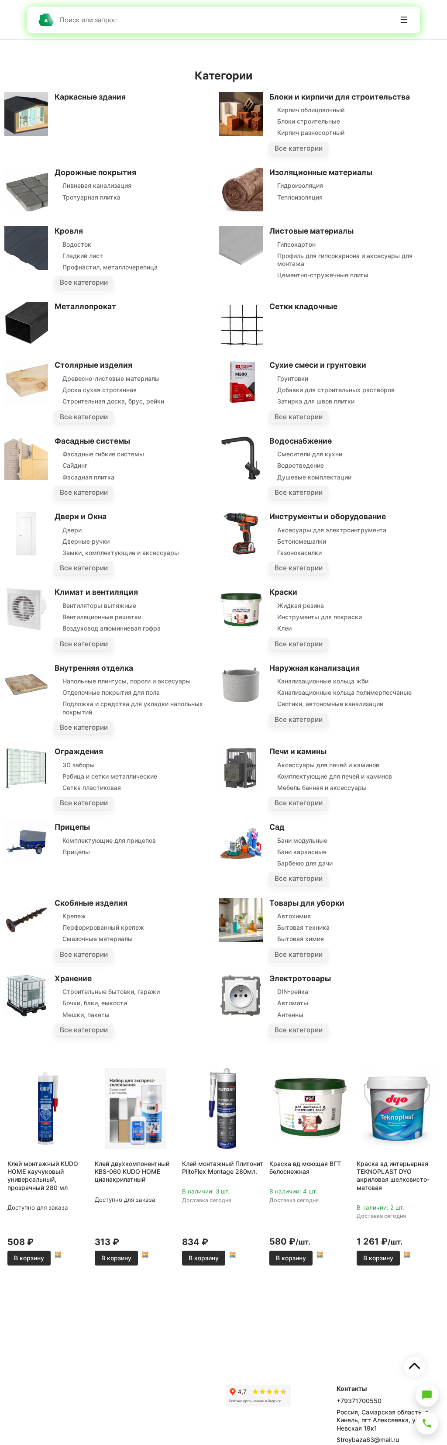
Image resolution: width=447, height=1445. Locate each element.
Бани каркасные (302, 851)
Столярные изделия (93, 364)
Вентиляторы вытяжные (99, 605)
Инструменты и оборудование (327, 516)
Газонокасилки (299, 552)
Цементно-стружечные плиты (322, 275)
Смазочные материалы (97, 938)
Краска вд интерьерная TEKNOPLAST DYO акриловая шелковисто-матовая (393, 1175)
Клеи (284, 628)
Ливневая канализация (96, 185)
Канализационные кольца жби (322, 681)
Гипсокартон (296, 244)
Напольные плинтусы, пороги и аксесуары (126, 681)
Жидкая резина (300, 605)
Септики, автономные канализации (330, 703)
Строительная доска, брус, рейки (113, 401)
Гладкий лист (82, 255)
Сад (277, 826)
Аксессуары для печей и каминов (328, 765)
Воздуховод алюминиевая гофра (111, 628)
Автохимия (294, 916)
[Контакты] (427, 1423)
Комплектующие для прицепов (109, 840)
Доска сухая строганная (99, 389)
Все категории (299, 148)
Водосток (76, 244)
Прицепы (72, 826)
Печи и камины (298, 751)
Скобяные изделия (91, 902)
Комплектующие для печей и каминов (334, 776)
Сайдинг (74, 465)
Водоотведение (300, 465)
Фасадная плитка (88, 477)
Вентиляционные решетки (101, 617)
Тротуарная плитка (91, 197)
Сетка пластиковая (91, 787)
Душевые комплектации (314, 477)
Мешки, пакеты (86, 1014)
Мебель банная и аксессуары (322, 787)
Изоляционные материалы (320, 172)
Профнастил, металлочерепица (110, 267)
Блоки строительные (308, 121)
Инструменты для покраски (319, 617)
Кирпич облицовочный (310, 110)
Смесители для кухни (309, 454)
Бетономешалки (301, 541)
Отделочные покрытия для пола (111, 692)
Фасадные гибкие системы (103, 454)
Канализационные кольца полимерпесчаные (344, 692)
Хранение (73, 978)
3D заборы (78, 765)
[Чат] (427, 1395)
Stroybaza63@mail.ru (368, 1439)
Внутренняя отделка (94, 667)
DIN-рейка (292, 991)
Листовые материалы (311, 230)
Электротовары (300, 978)
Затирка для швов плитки (315, 401)
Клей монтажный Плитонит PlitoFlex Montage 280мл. (222, 1167)
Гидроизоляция (300, 185)
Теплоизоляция (300, 197)
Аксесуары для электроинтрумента (331, 530)
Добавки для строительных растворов (336, 389)
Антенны (290, 1014)
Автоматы (292, 1003)
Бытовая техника (303, 927)
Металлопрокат (85, 306)
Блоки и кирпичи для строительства (339, 96)
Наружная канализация (314, 667)
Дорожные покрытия (95, 172)
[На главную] (46, 20)
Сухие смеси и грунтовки (317, 364)
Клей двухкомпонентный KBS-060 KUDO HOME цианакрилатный (132, 1171)
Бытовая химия (300, 938)
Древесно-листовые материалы (111, 378)
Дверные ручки (86, 541)
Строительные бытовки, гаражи (111, 991)
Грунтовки (292, 378)
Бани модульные (302, 840)
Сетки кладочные (303, 306)
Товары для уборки (306, 902)
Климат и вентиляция (96, 592)
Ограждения (79, 751)
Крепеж (74, 916)
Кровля (69, 230)
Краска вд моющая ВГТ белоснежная (305, 1167)
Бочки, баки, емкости (94, 1003)
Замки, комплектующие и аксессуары (120, 552)
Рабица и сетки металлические (109, 776)
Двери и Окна (81, 516)
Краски (283, 592)
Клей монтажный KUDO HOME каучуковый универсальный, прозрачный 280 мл (42, 1175)
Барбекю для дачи (305, 863)
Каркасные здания (90, 96)
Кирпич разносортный (310, 132)
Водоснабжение (300, 440)
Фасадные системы (92, 440)
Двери (72, 530)
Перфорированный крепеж (103, 927)
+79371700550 (359, 1400)
